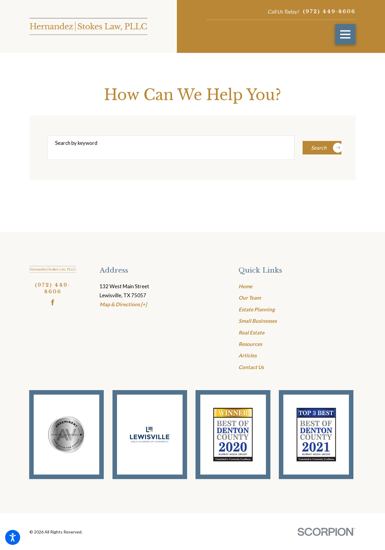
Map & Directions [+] (123, 304)
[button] (12, 537)
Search (318, 148)
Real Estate (251, 332)
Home (245, 286)
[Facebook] (53, 302)
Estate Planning (257, 309)
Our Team (250, 298)
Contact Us (251, 367)
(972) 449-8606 (329, 11)
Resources (250, 344)
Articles (248, 355)
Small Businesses (258, 321)
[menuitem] (297, 286)
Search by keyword (76, 143)
